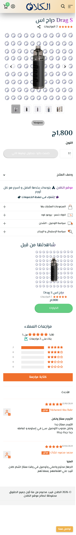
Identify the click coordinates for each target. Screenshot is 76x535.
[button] (71, 150)
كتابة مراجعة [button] (36, 377)
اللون (69, 143)
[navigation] (65, 66)
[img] (50, 404)
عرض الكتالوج (70, 6)
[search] (63, 6)
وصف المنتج (65, 174)
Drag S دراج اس (50, 293)
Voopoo (38, 123)
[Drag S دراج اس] (51, 269)
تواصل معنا (61, 529)
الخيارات (50, 308)
